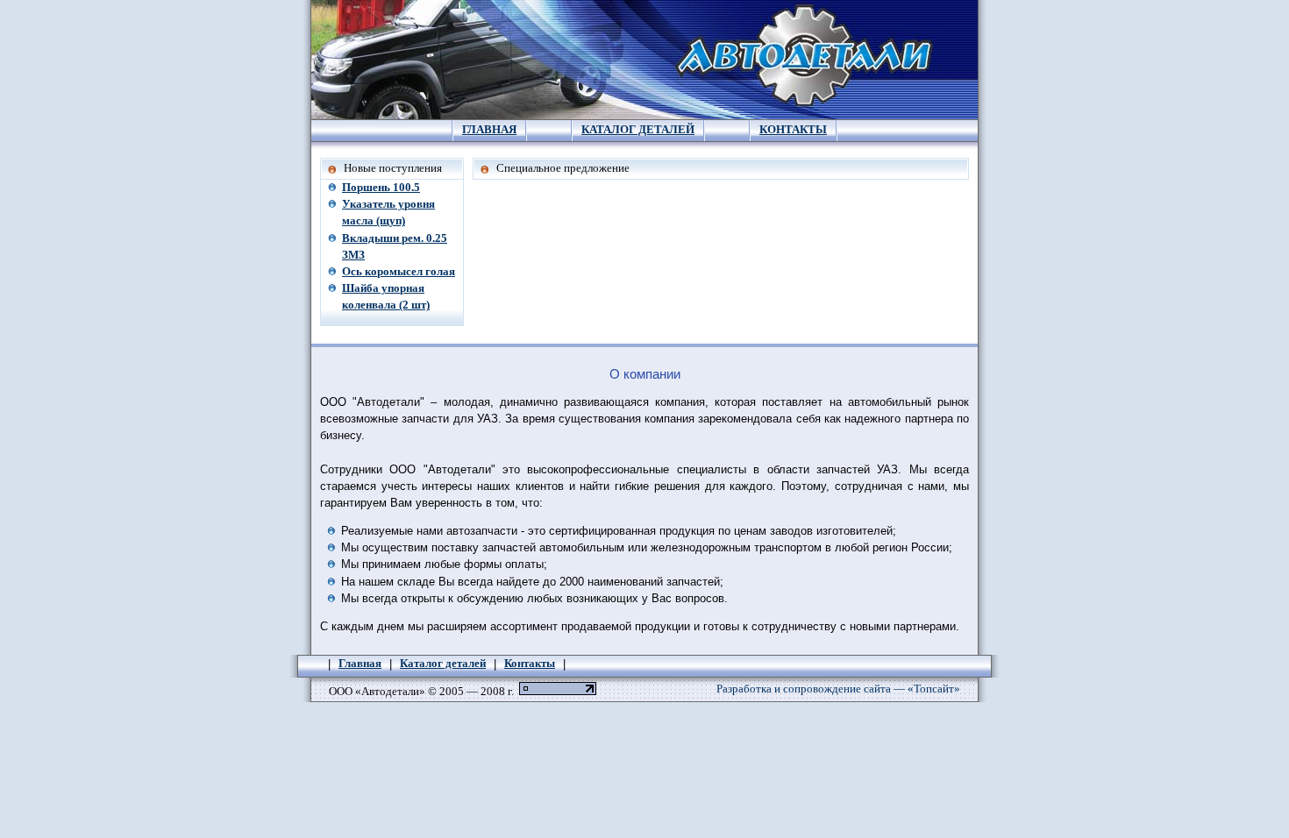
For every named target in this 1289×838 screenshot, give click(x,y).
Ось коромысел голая (398, 272)
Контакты (793, 130)
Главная (489, 130)
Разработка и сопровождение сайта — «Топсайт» (838, 689)
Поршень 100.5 (381, 187)
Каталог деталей (637, 130)
